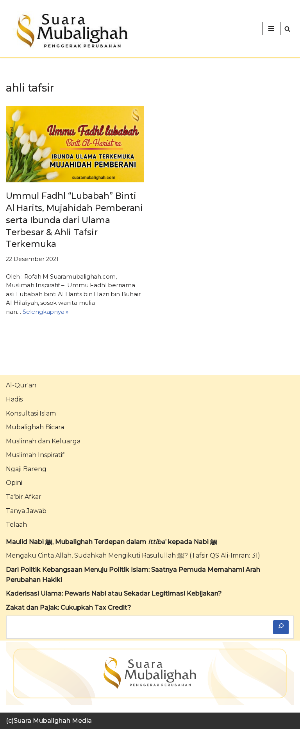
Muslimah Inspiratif (35, 455)
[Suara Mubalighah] (70, 30)
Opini (14, 482)
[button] (287, 29)
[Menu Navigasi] (271, 28)
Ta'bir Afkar (23, 496)
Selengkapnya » (45, 311)
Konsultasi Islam (31, 413)
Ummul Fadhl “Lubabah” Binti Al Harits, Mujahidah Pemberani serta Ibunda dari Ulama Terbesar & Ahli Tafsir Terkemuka (74, 220)
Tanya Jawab (26, 511)
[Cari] (281, 627)
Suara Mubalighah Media (53, 720)
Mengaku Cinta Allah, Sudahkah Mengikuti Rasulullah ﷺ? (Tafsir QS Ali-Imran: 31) (133, 555)
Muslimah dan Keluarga (43, 441)
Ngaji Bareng (26, 469)
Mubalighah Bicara (35, 427)
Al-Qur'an (21, 385)
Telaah (16, 524)
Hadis (14, 399)
